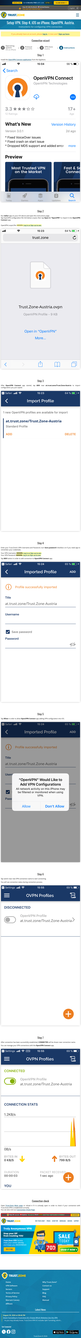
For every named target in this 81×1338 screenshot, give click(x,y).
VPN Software (11, 1285)
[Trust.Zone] (13, 15)
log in (45, 34)
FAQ (44, 1296)
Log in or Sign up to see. (33, 225)
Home (8, 1282)
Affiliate (9, 1303)
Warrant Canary (12, 1300)
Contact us (47, 1285)
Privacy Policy (11, 1296)
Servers (9, 1289)
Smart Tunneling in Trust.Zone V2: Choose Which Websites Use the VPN (30, 1318)
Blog (44, 1293)
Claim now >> (61, 3)
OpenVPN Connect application (19, 60)
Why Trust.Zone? (49, 1282)
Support (45, 1289)
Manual (45, 1300)
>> (32, 9)
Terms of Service (13, 1293)
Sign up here (64, 34)
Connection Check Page (26, 1210)
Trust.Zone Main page (14, 1205)
